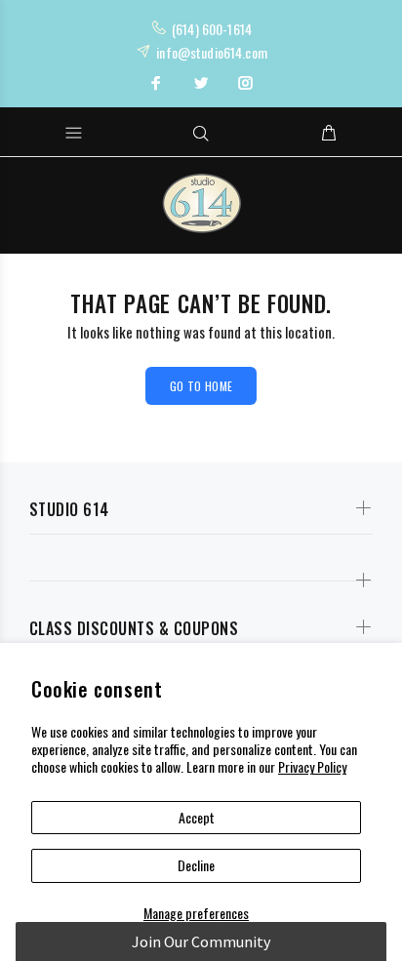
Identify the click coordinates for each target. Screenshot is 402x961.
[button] (200, 941)
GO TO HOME (201, 386)
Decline (196, 865)
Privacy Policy (312, 766)
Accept (197, 817)
